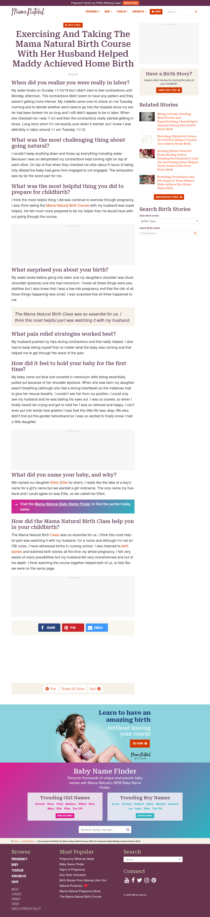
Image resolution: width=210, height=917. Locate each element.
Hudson (139, 804)
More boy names (145, 815)
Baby (108, 11)
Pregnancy (92, 11)
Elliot (54, 482)
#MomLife (138, 11)
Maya (51, 808)
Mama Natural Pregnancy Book (80, 891)
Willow (82, 804)
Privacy (16, 899)
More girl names (65, 815)
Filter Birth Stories (149, 215)
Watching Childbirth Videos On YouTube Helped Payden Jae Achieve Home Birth (177, 140)
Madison (70, 804)
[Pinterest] (153, 881)
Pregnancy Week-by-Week (77, 859)
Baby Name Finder (105, 771)
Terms (15, 903)
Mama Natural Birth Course (67, 205)
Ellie (64, 482)
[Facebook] (133, 881)
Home (16, 841)
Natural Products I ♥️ (74, 886)
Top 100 (77, 808)
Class (54, 534)
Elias (147, 808)
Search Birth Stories (149, 227)
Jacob (115, 804)
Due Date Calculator (73, 875)
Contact (16, 894)
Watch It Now (130, 2)
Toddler (121, 11)
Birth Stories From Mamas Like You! (83, 880)
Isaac (138, 808)
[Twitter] (139, 881)
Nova (50, 804)
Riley (67, 808)
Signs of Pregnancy (72, 869)
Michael (161, 804)
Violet (59, 804)
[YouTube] (126, 881)
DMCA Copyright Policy (26, 908)
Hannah (40, 804)
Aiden (150, 804)
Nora (92, 804)
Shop (158, 11)
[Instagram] (146, 881)
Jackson (173, 804)
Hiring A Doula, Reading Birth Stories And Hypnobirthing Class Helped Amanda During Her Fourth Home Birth (177, 121)
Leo (130, 808)
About (15, 889)
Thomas (127, 804)
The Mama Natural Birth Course (80, 896)
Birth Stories (28, 841)
